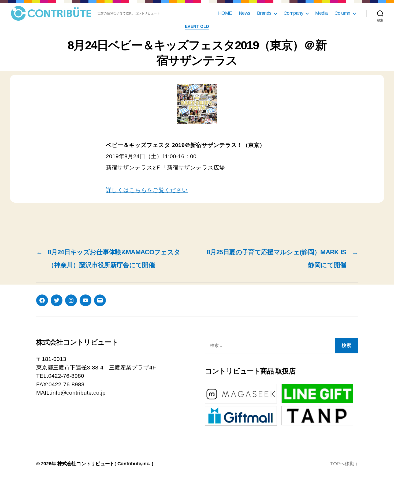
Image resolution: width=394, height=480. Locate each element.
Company (293, 13)
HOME (225, 13)
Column (342, 13)
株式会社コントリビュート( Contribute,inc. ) (105, 463)
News (244, 13)
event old (197, 26)
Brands (264, 13)
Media (321, 13)
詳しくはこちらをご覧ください (147, 190)
